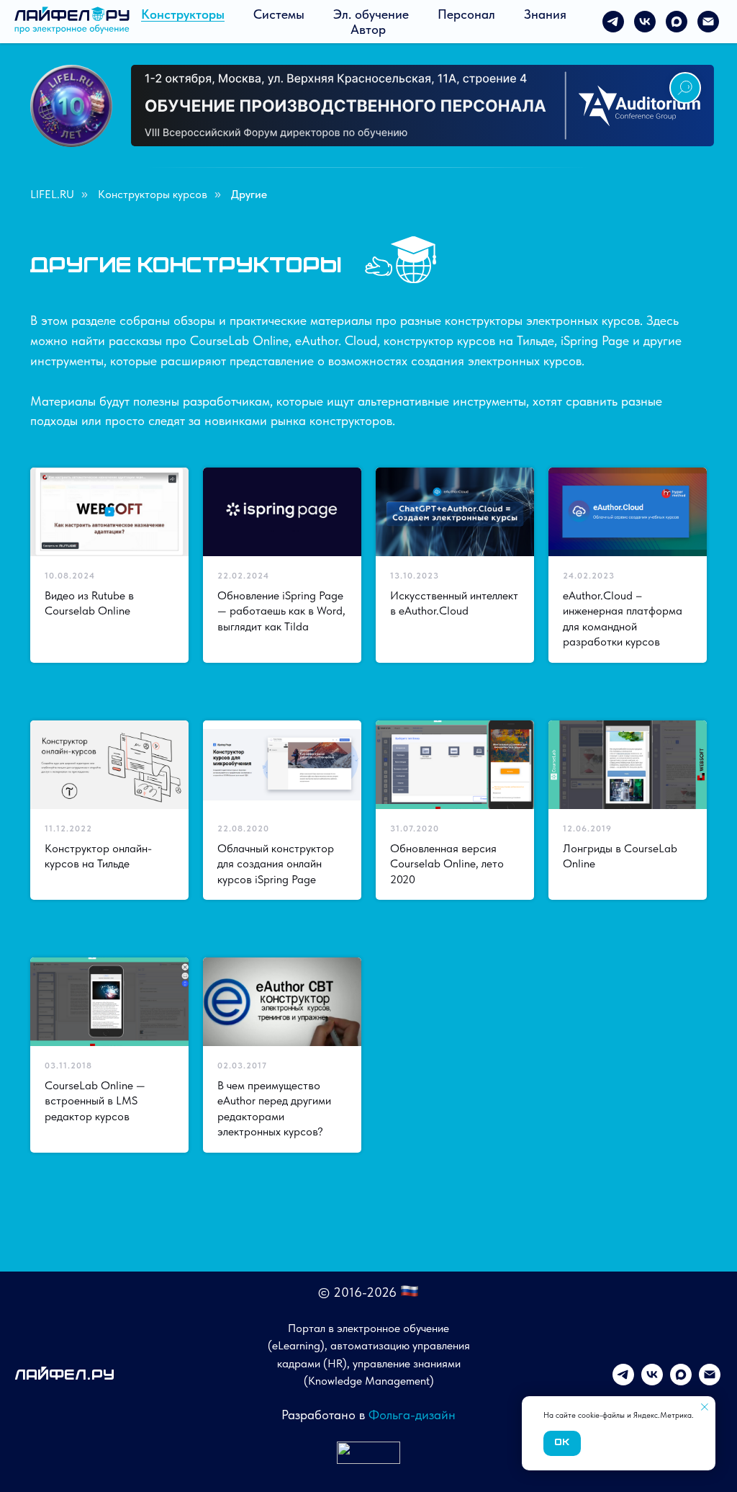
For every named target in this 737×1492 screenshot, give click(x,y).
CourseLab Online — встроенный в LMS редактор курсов (95, 1100)
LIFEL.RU (52, 194)
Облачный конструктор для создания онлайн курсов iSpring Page (275, 863)
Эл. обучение (371, 14)
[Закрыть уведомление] (704, 1407)
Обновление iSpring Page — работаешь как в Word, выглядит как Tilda (281, 611)
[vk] (645, 21)
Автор (368, 29)
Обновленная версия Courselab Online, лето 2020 (447, 863)
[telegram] (613, 21)
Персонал (466, 14)
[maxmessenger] (676, 21)
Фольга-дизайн (412, 1414)
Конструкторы (183, 14)
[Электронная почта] (708, 21)
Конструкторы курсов (152, 194)
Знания (545, 14)
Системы (278, 14)
